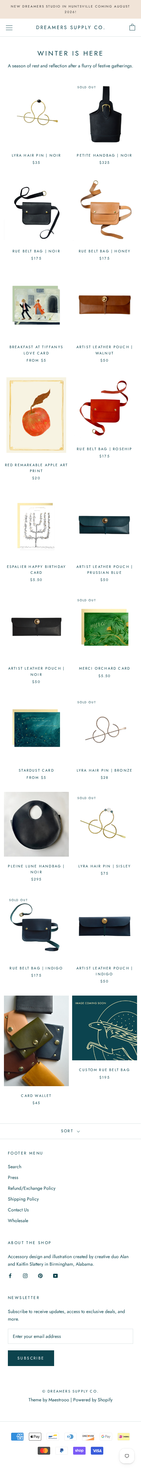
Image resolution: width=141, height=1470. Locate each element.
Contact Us (18, 1209)
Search (14, 1166)
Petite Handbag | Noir (104, 155)
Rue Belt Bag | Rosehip (104, 449)
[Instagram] (25, 1275)
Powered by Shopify (92, 1399)
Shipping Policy (23, 1199)
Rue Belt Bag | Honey (105, 251)
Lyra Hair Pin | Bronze (104, 770)
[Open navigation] (9, 27)
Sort (68, 1131)
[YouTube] (55, 1275)
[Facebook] (10, 1275)
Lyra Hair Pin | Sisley (104, 866)
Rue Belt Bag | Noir (36, 251)
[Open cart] (132, 27)
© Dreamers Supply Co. (70, 1391)
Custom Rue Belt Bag (104, 1069)
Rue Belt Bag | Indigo (36, 968)
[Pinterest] (40, 1275)
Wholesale (18, 1220)
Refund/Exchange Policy (31, 1188)
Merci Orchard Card (105, 668)
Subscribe (31, 1358)
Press (13, 1177)
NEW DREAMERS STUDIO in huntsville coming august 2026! (70, 9)
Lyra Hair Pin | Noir (36, 155)
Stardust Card (36, 770)
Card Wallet (36, 1095)
